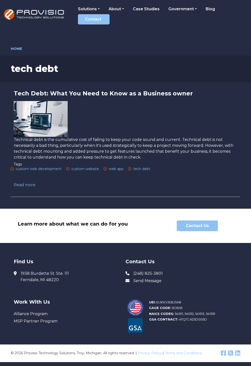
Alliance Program (31, 313)
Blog (210, 9)
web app (116, 169)
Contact (93, 19)
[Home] (35, 14)
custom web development (39, 169)
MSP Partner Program (36, 321)
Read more (25, 185)
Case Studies (146, 9)
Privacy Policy (150, 353)
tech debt (141, 169)
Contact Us (197, 225)
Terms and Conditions (183, 353)
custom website (85, 169)
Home (16, 48)
